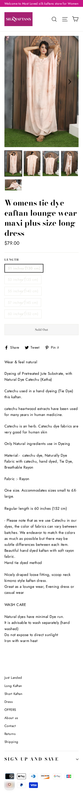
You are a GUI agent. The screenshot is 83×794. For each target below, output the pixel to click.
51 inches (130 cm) (24, 268)
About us (11, 717)
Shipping (11, 741)
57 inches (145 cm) (23, 302)
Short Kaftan (13, 693)
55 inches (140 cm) (23, 291)
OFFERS (10, 709)
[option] (41, 91)
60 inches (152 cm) (23, 313)
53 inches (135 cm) (23, 279)
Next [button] (69, 80)
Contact (10, 725)
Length (11, 260)
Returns (9, 733)
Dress (8, 701)
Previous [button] (13, 80)
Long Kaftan (13, 685)
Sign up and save (31, 759)
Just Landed (13, 677)
